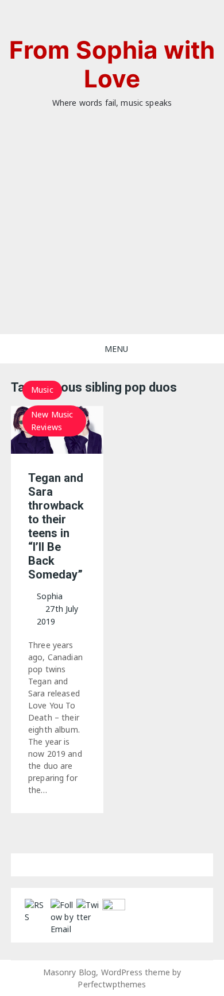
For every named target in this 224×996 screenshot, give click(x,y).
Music (42, 389)
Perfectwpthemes (112, 984)
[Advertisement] (112, 239)
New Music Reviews (52, 420)
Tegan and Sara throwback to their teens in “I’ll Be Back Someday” (56, 526)
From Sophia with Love (112, 64)
